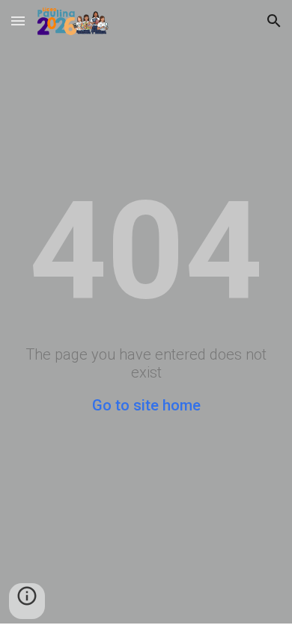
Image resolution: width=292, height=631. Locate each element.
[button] (18, 20)
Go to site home (146, 405)
